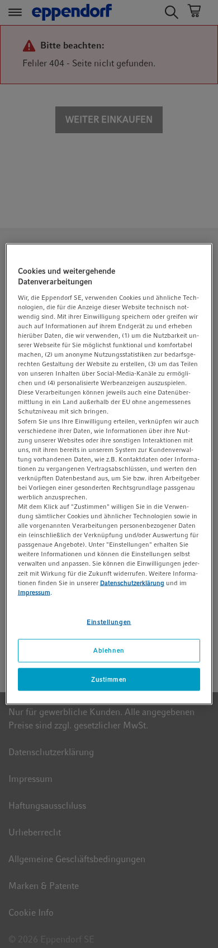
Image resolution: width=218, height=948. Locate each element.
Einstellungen (109, 621)
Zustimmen (109, 679)
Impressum (34, 592)
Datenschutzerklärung (132, 582)
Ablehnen (109, 650)
